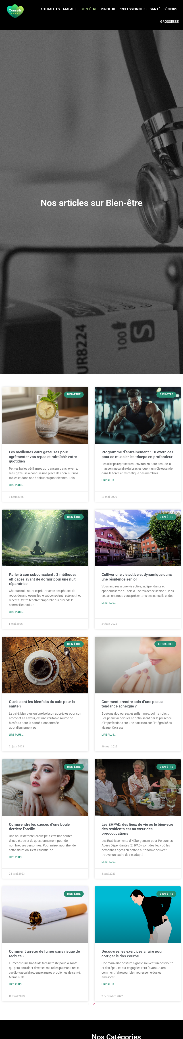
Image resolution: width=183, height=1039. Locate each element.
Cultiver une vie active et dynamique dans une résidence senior (137, 576)
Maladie (70, 9)
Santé (155, 9)
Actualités (50, 9)
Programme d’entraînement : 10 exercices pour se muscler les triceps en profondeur (137, 454)
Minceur (107, 9)
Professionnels (132, 9)
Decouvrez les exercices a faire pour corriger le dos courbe (132, 953)
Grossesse (169, 22)
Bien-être (89, 9)
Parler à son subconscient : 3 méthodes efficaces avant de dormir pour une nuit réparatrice (43, 579)
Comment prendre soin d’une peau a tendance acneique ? (132, 703)
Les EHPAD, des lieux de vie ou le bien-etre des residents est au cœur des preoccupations (137, 829)
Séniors (170, 9)
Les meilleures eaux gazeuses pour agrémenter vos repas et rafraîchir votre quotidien (43, 456)
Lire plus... (16, 485)
